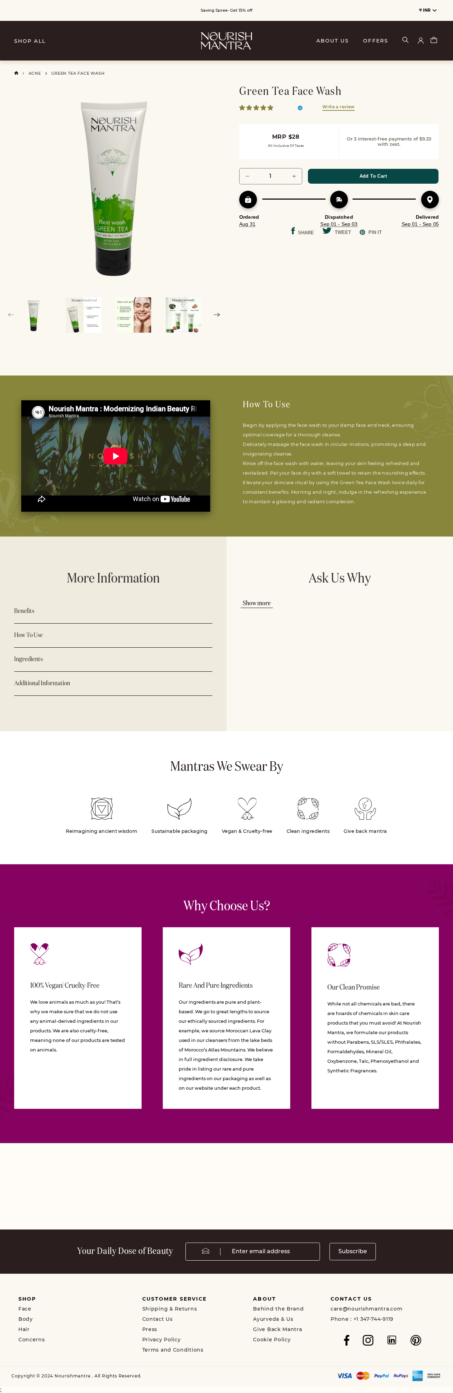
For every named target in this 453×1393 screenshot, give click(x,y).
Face (24, 1309)
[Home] (16, 73)
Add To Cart (373, 176)
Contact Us (157, 1319)
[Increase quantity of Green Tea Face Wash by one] (294, 176)
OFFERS (375, 41)
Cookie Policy (272, 1339)
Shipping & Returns (169, 1309)
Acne (35, 73)
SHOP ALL (30, 41)
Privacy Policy (161, 1339)
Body (25, 1319)
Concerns (31, 1339)
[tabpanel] (114, 185)
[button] (257, 108)
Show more (257, 603)
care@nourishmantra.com (366, 1309)
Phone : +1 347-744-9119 (362, 1319)
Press (149, 1329)
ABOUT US (332, 41)
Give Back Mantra (277, 1329)
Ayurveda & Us (273, 1319)
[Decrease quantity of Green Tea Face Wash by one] (248, 176)
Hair (24, 1329)
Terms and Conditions (172, 1350)
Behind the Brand (278, 1309)
